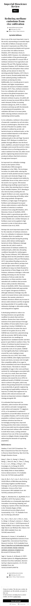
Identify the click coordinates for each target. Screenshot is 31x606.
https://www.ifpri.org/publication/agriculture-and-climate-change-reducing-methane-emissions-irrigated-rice (15, 548)
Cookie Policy (17, 596)
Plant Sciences (20, 31)
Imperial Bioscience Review (15, 5)
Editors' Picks (12, 31)
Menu (16, 10)
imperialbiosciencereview (16, 27)
